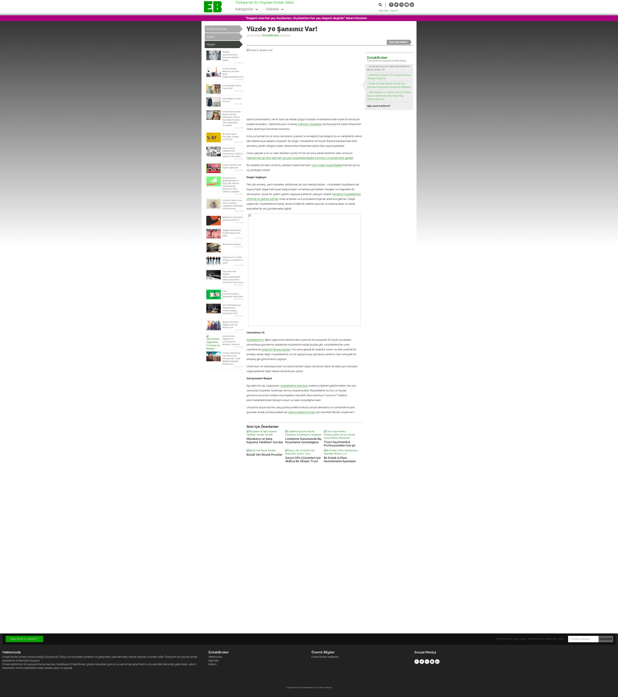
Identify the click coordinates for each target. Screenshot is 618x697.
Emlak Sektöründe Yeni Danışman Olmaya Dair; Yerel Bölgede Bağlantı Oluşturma (231, 358)
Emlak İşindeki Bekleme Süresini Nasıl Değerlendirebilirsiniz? (232, 72)
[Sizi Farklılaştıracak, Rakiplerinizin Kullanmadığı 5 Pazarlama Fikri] (213, 308)
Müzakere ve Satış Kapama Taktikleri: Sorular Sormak (265, 440)
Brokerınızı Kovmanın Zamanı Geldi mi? (232, 218)
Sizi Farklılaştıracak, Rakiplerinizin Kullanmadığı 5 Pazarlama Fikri (231, 309)
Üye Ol (394, 10)
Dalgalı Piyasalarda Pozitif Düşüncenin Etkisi (231, 233)
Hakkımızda (215, 656)
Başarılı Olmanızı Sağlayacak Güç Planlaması (230, 325)
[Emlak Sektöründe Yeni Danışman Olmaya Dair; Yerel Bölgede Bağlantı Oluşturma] (213, 356)
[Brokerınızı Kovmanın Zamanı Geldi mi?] (213, 220)
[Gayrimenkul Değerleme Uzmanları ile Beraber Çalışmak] (213, 339)
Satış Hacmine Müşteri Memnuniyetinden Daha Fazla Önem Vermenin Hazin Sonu (232, 277)
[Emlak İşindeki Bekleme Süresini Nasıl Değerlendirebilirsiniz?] (213, 72)
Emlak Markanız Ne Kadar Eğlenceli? (231, 166)
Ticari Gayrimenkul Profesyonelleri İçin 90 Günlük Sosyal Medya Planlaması (339, 443)
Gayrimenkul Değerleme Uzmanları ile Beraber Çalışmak (230, 340)
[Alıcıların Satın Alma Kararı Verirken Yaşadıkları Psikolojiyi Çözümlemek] (213, 204)
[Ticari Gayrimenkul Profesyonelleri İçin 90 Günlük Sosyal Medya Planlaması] (342, 435)
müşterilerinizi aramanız (294, 385)
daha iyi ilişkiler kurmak (301, 412)
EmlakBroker (270, 35)
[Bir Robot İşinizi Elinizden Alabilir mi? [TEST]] (213, 137)
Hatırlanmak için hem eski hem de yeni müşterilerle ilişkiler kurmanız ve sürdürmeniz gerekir (300, 157)
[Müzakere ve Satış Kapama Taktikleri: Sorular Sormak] (265, 433)
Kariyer (210, 36)
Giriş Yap (383, 10)
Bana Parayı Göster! (231, 244)
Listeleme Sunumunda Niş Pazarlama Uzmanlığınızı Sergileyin (303, 440)
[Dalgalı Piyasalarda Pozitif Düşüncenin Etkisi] (213, 234)
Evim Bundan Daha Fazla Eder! (231, 86)
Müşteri (210, 44)
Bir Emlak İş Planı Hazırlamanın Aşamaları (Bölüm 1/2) (340, 459)
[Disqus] (309, 509)
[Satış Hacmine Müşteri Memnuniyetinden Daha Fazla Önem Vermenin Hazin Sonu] (213, 275)
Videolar (272, 9)
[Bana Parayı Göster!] (213, 248)
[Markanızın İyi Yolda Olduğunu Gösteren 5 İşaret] (213, 261)
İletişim (212, 664)
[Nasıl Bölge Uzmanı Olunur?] (213, 102)
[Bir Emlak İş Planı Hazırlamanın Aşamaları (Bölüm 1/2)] (342, 452)
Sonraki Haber (398, 42)
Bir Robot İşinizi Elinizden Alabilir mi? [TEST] (230, 137)
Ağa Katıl (213, 660)
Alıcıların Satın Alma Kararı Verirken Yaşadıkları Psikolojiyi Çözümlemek (232, 204)
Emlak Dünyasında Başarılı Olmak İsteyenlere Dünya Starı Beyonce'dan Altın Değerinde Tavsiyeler (231, 118)
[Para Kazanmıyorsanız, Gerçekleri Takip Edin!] (213, 294)
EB (383, 69)
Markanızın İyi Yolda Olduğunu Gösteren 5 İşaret (232, 260)
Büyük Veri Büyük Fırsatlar (264, 454)
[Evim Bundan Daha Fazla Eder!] (213, 89)
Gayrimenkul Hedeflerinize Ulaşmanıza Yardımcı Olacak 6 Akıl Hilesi (232, 152)
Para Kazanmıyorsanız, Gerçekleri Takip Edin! (232, 294)
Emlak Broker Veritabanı (325, 656)
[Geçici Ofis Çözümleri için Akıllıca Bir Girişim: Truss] (303, 452)
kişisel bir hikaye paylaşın (276, 349)
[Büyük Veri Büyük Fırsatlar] (265, 450)
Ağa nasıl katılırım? (378, 105)
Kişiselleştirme (255, 339)
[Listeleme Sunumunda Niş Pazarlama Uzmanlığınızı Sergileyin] (303, 433)
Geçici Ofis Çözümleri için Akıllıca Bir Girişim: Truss (303, 459)
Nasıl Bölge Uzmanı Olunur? (231, 100)
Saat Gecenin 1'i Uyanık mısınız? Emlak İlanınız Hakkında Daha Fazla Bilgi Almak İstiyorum (389, 96)
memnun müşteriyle (309, 124)
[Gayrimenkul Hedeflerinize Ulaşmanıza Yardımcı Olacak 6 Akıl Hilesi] (213, 151)
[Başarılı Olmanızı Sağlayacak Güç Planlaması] (213, 325)
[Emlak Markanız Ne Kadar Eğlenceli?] (213, 168)
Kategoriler (244, 9)
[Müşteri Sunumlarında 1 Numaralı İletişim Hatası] (213, 55)
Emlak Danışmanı (216, 29)
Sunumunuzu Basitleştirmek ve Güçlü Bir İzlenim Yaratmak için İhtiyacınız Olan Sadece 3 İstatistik (230, 185)
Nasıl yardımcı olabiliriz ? (24, 638)
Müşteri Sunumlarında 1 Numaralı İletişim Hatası (230, 56)
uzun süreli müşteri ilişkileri (327, 165)
